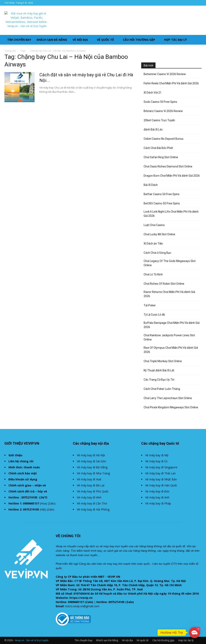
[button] (197, 40)
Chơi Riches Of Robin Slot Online (164, 283)
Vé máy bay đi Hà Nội (91, 455)
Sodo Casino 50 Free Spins (160, 101)
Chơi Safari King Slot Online (161, 157)
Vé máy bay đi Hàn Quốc (161, 485)
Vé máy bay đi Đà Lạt (91, 485)
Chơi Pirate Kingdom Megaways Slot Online (171, 407)
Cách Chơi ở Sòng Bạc (157, 252)
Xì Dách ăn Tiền (153, 243)
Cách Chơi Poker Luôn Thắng (162, 388)
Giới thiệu (15, 455)
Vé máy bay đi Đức (157, 491)
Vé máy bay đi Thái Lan (160, 473)
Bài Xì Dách (151, 184)
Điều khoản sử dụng (22, 479)
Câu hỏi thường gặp (139, 40)
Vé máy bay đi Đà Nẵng (92, 467)
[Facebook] (199, 3)
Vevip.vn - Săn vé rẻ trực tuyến (31, 640)
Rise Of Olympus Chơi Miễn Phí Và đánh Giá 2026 (171, 350)
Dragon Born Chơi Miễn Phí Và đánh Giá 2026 (172, 175)
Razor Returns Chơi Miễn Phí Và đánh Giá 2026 (169, 294)
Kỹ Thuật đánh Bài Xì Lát (159, 370)
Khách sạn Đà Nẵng (52, 40)
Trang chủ (10, 50)
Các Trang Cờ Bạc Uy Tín (159, 379)
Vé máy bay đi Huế (89, 479)
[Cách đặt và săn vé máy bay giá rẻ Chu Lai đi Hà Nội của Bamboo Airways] (19, 87)
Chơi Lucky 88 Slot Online (159, 234)
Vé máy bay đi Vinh (89, 497)
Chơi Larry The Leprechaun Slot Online (168, 398)
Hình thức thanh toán (24, 467)
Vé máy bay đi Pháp (158, 503)
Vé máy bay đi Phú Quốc (93, 491)
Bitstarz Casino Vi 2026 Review (163, 111)
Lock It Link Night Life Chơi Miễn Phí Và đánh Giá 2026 (171, 213)
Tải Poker (150, 305)
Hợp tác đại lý (175, 40)
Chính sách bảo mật (22, 473)
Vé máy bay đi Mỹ (156, 455)
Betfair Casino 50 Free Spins (161, 194)
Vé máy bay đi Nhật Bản (161, 479)
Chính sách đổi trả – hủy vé (27, 491)
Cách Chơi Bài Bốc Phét (158, 148)
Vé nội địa (80, 40)
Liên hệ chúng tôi (20, 461)
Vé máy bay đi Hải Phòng (93, 509)
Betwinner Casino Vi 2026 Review (165, 74)
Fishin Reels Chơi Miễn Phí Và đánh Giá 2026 (171, 83)
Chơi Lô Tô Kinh (153, 274)
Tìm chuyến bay (19, 40)
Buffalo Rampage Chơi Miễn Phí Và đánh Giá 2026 (172, 325)
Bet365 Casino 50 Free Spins (162, 203)
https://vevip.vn (81, 598)
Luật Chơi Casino (154, 225)
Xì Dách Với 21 (153, 92)
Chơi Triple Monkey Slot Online (163, 361)
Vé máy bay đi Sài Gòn (91, 461)
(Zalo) (52, 503)
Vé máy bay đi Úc (156, 461)
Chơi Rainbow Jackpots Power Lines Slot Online (169, 337)
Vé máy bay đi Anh (157, 497)
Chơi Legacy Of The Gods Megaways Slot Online (170, 263)
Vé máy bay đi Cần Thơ (92, 503)
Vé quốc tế (105, 40)
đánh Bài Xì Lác (153, 129)
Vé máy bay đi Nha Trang (93, 473)
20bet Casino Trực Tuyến (159, 120)
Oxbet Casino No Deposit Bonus (163, 138)
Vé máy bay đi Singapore (161, 467)
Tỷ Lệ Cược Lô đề (154, 314)
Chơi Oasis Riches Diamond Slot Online (168, 166)
